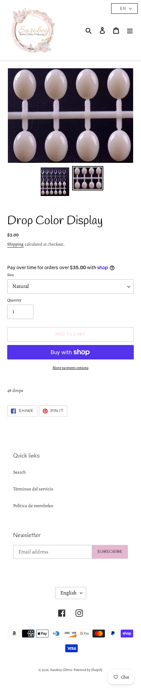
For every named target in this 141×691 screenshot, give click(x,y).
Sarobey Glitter (61, 669)
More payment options (70, 367)
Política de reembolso (33, 506)
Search (19, 472)
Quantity (14, 300)
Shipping (15, 244)
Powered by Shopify (88, 669)
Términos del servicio (33, 489)
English (68, 592)
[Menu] (130, 30)
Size (10, 274)
